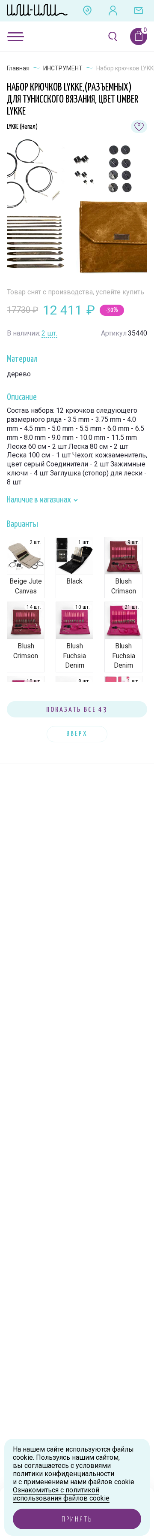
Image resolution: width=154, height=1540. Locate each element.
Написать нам (138, 10)
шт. (49, 333)
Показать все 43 (77, 710)
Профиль (112, 10)
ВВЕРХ (76, 734)
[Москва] (87, 10)
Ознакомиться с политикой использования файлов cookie (61, 1494)
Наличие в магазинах (39, 500)
